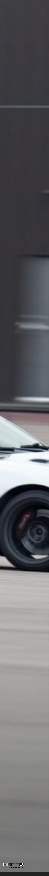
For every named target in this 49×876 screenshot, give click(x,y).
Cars (28, 873)
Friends (33, 873)
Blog (23, 873)
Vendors (39, 873)
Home (4, 873)
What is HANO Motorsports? (14, 873)
